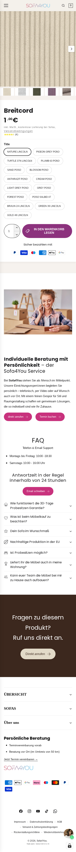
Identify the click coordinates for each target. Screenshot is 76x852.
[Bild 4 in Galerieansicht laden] (52, 92)
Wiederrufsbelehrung (55, 832)
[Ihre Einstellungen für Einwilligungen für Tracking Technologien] (69, 845)
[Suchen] (63, 5)
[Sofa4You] (38, 5)
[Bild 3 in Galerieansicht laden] (37, 92)
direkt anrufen (15, 416)
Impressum (20, 822)
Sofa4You (42, 841)
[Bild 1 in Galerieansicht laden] (7, 92)
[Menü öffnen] (6, 5)
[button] (38, 505)
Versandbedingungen (18, 131)
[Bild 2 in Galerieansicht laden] (22, 92)
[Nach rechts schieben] (71, 49)
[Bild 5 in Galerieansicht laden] (67, 92)
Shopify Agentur (31, 843)
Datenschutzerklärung (41, 822)
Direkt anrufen (35, 654)
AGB (59, 822)
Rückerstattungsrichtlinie (27, 832)
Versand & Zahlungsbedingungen (40, 827)
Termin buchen (48, 416)
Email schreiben (36, 491)
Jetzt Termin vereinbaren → (21, 759)
